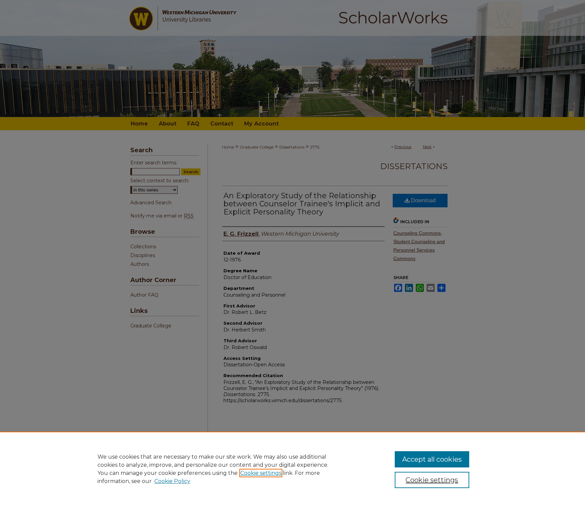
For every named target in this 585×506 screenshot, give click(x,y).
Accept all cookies (432, 459)
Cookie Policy (172, 481)
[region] (292, 469)
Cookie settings (260, 473)
